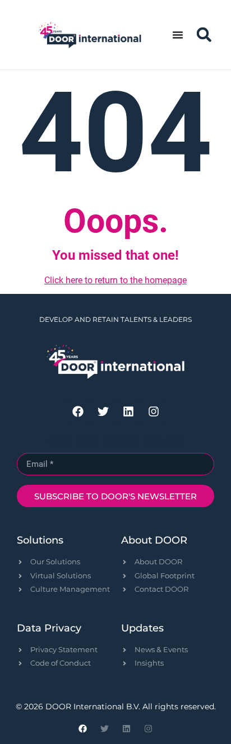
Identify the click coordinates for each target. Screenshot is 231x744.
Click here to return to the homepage (115, 280)
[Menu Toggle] (177, 34)
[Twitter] (103, 411)
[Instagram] (153, 411)
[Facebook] (78, 411)
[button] (204, 35)
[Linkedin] (128, 411)
